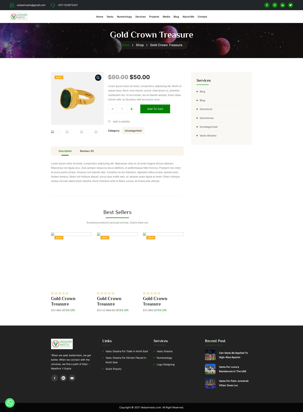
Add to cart (155, 108)
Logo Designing (166, 364)
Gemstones (207, 117)
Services (140, 16)
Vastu (110, 16)
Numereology (164, 357)
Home (99, 16)
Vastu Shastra (208, 135)
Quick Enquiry (114, 368)
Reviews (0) (87, 150)
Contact (202, 16)
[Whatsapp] (10, 403)
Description (65, 150)
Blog (176, 16)
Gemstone (206, 109)
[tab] (65, 151)
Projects (154, 16)
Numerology (124, 16)
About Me (188, 16)
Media (166, 16)
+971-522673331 (68, 5)
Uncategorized (133, 130)
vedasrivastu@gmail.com (31, 5)
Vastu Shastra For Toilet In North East (127, 351)
